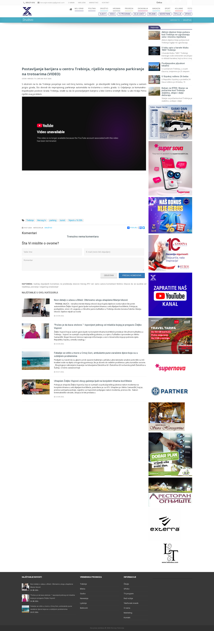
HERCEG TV (175, 20)
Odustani (109, 275)
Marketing (128, 613)
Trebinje (30, 220)
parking (52, 220)
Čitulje (177, 14)
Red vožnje (128, 598)
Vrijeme (152, 14)
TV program (124, 14)
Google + (166, 2)
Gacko (83, 593)
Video (112, 14)
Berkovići (84, 608)
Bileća (82, 589)
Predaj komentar (131, 275)
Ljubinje (83, 603)
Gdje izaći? (139, 14)
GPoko (188, 14)
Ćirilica (159, 2)
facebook (184, 2)
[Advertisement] (84, 46)
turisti (62, 220)
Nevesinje (84, 598)
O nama (127, 608)
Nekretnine (165, 14)
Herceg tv (41, 220)
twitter (178, 2)
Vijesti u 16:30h (75, 220)
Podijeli (133, 228)
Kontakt (127, 617)
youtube (172, 2)
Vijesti (103, 14)
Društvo (48, 228)
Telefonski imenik (131, 603)
